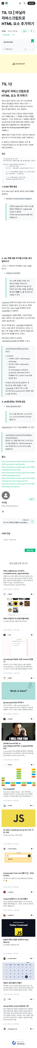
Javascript (8, 42)
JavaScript (6, 35)
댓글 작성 (30, 550)
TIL (13, 35)
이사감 (4, 31)
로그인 (31, 3)
